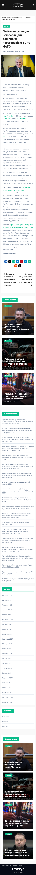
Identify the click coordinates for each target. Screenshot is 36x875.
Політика (6, 26)
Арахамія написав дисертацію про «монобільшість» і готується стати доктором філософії (17, 328)
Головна (4, 17)
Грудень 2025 (7, 634)
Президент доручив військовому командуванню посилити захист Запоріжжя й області (17, 549)
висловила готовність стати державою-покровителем (16, 190)
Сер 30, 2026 (11, 331)
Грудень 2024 (7, 692)
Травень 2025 (7, 668)
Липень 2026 (6, 600)
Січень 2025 (6, 688)
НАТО (5, 137)
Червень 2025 (7, 663)
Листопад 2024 (7, 697)
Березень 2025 (7, 678)
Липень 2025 (6, 658)
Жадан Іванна (9, 51)
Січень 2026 (6, 629)
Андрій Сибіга (8, 116)
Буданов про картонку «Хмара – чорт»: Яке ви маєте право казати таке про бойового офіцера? (18, 448)
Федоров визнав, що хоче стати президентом (18, 579)
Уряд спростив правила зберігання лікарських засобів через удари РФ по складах (15, 531)
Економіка (5, 717)
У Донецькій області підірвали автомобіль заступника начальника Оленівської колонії (15, 362)
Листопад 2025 (7, 639)
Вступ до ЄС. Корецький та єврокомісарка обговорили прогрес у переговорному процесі (16, 516)
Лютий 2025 (6, 683)
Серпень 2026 (7, 595)
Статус (18, 4)
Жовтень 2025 (7, 644)
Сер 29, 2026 (11, 366)
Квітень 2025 (6, 673)
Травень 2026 (7, 610)
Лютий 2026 (6, 624)
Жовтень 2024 (7, 702)
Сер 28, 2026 (11, 401)
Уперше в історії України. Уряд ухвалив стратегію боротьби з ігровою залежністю (16, 397)
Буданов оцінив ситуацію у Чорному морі (16, 572)
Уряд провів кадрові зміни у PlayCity (14, 522)
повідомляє (21, 119)
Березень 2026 (7, 619)
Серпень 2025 (7, 654)
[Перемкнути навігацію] (3, 5)
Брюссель (6, 119)
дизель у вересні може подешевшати (15, 482)
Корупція (5, 721)
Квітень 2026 (6, 615)
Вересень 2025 (7, 649)
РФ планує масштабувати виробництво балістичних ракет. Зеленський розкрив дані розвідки (17, 466)
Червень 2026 (7, 605)
